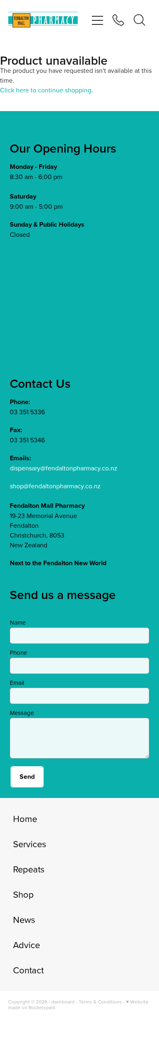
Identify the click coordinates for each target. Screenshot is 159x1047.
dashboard (63, 1001)
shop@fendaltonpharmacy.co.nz (55, 485)
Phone (18, 652)
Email (17, 683)
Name (18, 622)
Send (27, 776)
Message (22, 713)
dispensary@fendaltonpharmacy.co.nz (63, 467)
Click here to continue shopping (45, 89)
